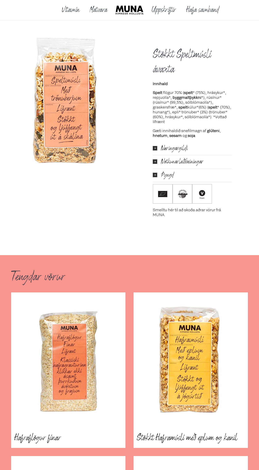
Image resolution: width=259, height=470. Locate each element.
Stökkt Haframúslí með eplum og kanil (187, 438)
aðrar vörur (205, 210)
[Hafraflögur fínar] (68, 360)
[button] (192, 148)
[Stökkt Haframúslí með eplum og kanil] (191, 360)
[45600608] (66, 101)
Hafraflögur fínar (37, 438)
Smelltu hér (163, 210)
